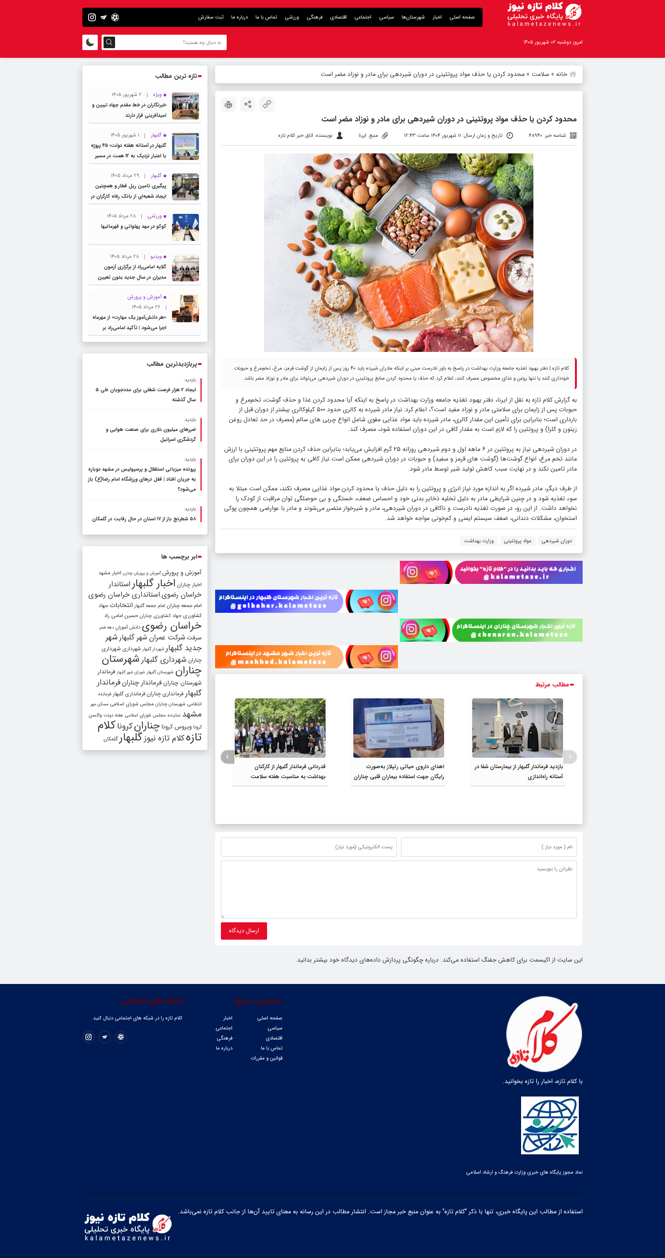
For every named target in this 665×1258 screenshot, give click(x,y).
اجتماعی (362, 17)
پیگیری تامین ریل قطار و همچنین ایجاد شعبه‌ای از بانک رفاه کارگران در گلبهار (128, 196)
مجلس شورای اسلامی (132, 704)
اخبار (437, 17)
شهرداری (131, 648)
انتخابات (121, 605)
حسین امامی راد (121, 616)
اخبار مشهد (110, 573)
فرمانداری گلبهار (129, 694)
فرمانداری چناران (165, 694)
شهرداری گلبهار (164, 660)
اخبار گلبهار (153, 583)
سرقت (194, 637)
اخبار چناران (189, 585)
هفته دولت (113, 715)
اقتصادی (338, 17)
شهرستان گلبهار (160, 672)
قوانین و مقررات (266, 1058)
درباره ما (239, 17)
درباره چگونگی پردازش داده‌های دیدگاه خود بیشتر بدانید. (367, 960)
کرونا (124, 726)
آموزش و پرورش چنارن (142, 573)
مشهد (192, 714)
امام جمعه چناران (184, 606)
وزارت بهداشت (479, 541)
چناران (147, 726)
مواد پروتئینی (517, 541)
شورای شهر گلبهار (131, 672)
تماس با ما (266, 17)
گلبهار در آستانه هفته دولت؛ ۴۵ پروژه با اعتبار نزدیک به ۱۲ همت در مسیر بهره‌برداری (128, 155)
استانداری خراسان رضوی (124, 594)
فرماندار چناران (142, 683)
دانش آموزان (127, 627)
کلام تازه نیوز (164, 738)
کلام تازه (542, 400)
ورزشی (292, 17)
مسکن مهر (99, 704)
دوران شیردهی (556, 541)
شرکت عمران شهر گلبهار (152, 637)
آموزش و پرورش (182, 572)
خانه (561, 74)
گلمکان (111, 739)
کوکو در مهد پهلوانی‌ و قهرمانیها (133, 226)
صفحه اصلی (462, 17)
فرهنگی (314, 17)
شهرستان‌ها (413, 17)
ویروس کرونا (176, 727)
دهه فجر (106, 627)
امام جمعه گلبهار (149, 606)
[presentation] (570, 757)
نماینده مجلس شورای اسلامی (152, 715)
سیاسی (386, 17)
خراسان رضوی (172, 626)
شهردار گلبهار (153, 649)
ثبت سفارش (211, 17)
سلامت (540, 74)
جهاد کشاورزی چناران (161, 616)
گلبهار (130, 737)
